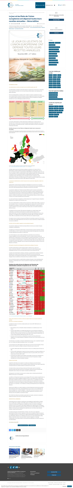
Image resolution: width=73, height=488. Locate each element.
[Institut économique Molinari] (15, 5)
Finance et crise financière (54, 47)
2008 (55, 85)
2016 (59, 79)
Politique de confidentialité (58, 482)
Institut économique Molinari (15, 23)
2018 (51, 79)
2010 (59, 83)
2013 (59, 81)
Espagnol (56, 108)
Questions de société (54, 62)
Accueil (11, 12)
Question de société (53, 60)
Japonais (61, 110)
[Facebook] (8, 478)
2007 (59, 85)
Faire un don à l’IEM (40, 5)
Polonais (51, 114)
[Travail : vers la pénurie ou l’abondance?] (39, 451)
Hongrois (51, 110)
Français (61, 108)
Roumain (51, 116)
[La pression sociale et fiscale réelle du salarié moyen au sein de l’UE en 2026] (14, 451)
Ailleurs (64, 484)
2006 (51, 87)
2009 (51, 85)
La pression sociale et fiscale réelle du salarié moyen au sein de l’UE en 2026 (14, 456)
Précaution (52, 58)
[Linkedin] (9, 478)
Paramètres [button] (64, 486)
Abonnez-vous (50, 5)
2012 (51, 83)
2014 (55, 81)
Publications (14, 12)
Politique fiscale (32, 425)
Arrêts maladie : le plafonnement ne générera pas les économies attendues (26, 456)
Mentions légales (50, 482)
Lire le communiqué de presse (35, 27)
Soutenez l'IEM (54, 472)
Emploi (58, 42)
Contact (64, 482)
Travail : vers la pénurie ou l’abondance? (38, 456)
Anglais (57, 106)
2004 (59, 87)
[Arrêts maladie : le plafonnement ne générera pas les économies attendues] (26, 451)
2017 (55, 79)
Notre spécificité (33, 471)
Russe (56, 116)
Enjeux (61, 484)
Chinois (61, 106)
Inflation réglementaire (54, 49)
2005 (55, 87)
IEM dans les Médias (56, 484)
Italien (56, 110)
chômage (52, 42)
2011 (55, 83)
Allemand (51, 106)
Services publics (53, 64)
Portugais (56, 114)
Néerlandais (60, 112)
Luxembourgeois (52, 112)
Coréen (51, 108)
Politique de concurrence (23, 425)
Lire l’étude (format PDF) (19, 28)
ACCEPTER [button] (69, 486)
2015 (51, 81)
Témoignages (32, 474)
